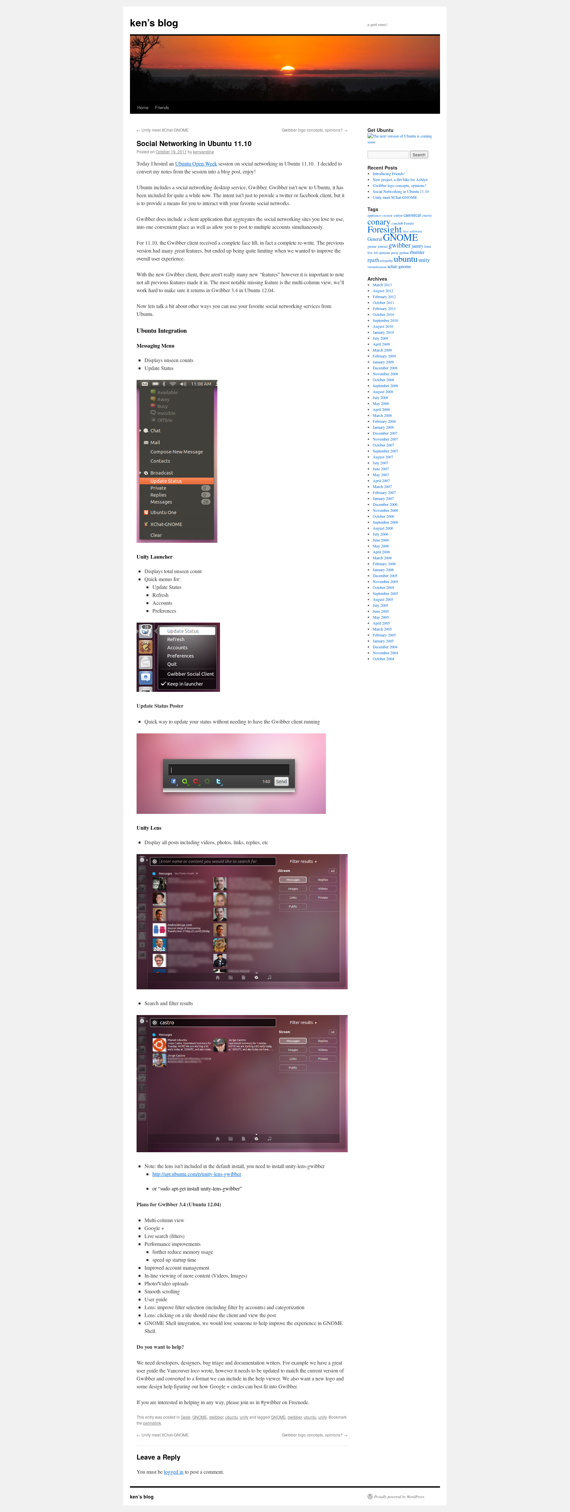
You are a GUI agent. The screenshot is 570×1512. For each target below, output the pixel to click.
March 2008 (382, 415)
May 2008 (381, 403)
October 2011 (383, 302)
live (370, 252)
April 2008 (381, 409)
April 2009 (381, 344)
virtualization (376, 266)
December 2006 (385, 504)
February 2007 (384, 492)
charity (427, 215)
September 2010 (385, 320)
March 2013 (382, 284)
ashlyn (398, 215)
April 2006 (381, 551)
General (374, 239)
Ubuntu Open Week (196, 163)
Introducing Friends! (389, 173)
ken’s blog (154, 22)
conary (379, 221)
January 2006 (383, 569)
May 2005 (381, 617)
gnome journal (377, 246)
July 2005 (380, 605)
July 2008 (380, 397)
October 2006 (383, 516)
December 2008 (385, 367)
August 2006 (383, 528)
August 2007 (383, 456)
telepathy (386, 260)
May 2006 (381, 545)
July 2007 (380, 462)
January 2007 (383, 498)
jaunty (417, 246)
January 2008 (383, 427)
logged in (173, 1471)
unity (244, 1417)
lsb (376, 252)
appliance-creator (380, 215)
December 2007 (385, 433)
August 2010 (383, 326)
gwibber (216, 1417)
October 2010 (383, 314)
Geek (185, 1417)
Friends (162, 107)
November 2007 (385, 439)
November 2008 (385, 373)
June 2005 (381, 611)
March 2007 (382, 486)
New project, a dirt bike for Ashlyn (400, 179)
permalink (152, 1423)
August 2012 (383, 290)
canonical (412, 215)
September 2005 (385, 593)
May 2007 (381, 474)
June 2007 (381, 468)
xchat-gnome (399, 266)
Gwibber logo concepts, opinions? (315, 130)
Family (409, 223)
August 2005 (383, 599)
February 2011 (384, 308)
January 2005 (383, 640)
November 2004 (385, 652)
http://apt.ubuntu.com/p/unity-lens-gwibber (196, 1173)
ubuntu (231, 1417)
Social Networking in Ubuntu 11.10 (401, 191)
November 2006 (385, 510)
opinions (384, 252)
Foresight (384, 229)
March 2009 (382, 350)
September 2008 (385, 385)
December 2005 (385, 575)
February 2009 (384, 355)
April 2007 (381, 480)
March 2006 (382, 557)
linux (427, 246)
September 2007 (385, 450)
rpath (373, 259)
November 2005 (385, 581)
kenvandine (203, 151)
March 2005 (382, 629)
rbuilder (417, 252)
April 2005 (381, 623)
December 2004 (385, 646)
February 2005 (384, 634)
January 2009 (383, 361)
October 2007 (383, 444)
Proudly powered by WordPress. (399, 1496)
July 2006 (380, 534)
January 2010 (383, 332)
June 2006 (381, 539)
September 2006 (385, 522)
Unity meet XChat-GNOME (163, 130)
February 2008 (384, 421)
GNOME (199, 1417)
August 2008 (383, 391)
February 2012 (384, 296)
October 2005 (383, 587)
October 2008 (383, 379)
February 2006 (384, 563)
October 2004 (383, 658)
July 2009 (380, 338)
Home (142, 107)
